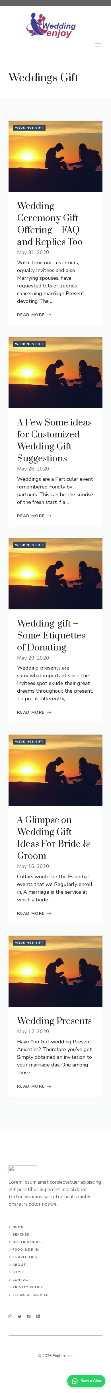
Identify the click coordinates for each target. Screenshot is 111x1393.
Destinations (27, 1242)
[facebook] (29, 1316)
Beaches (21, 1234)
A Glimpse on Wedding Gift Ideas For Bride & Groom (53, 838)
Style (18, 1272)
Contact (22, 1280)
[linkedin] (38, 1316)
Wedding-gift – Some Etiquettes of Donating (51, 636)
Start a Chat (91, 1381)
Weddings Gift (29, 128)
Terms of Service (30, 1295)
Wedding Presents (54, 1021)
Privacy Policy (28, 1287)
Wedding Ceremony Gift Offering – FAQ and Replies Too (50, 224)
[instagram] (10, 1316)
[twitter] (20, 1316)
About (19, 1265)
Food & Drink (26, 1250)
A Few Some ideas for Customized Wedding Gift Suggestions (54, 441)
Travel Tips (25, 1257)
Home (18, 1227)
